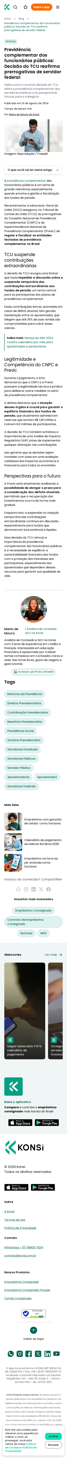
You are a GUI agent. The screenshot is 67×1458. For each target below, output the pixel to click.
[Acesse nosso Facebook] (28, 1354)
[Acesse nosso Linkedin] (47, 1354)
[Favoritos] (26, 7)
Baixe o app (41, 7)
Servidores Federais (21, 786)
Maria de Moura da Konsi (24, 114)
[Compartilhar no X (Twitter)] (41, 889)
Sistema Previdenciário (24, 740)
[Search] (15, 7)
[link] (33, 27)
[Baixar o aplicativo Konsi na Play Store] (47, 1122)
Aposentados (47, 777)
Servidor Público (19, 768)
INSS (43, 933)
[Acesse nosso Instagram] (19, 1353)
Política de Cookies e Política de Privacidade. (21, 1447)
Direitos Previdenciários (24, 703)
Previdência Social (20, 731)
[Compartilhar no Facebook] (48, 889)
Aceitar (53, 1436)
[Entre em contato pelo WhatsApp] (11, 1354)
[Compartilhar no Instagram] (26, 889)
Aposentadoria (18, 777)
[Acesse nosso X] (38, 1354)
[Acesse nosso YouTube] (56, 1354)
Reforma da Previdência (24, 694)
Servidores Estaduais (22, 749)
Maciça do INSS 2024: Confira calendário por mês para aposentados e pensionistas (30, 342)
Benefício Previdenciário (24, 722)
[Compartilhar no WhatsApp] (18, 889)
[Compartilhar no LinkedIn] (33, 889)
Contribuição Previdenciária (27, 712)
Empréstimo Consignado (33, 910)
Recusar (53, 1445)
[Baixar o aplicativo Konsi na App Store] (20, 1122)
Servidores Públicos (21, 759)
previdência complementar (26, 181)
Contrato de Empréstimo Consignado (25, 922)
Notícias (26, 933)
